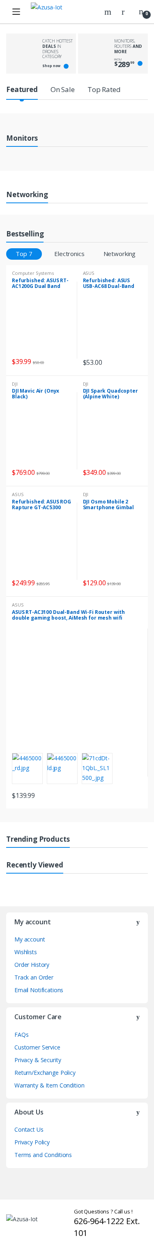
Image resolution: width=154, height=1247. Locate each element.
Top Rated (104, 89)
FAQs (21, 1034)
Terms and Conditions (43, 1155)
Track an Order (33, 977)
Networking (119, 253)
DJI (15, 384)
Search (108, 11)
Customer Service (37, 1047)
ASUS (88, 273)
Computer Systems (33, 273)
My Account (126, 11)
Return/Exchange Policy (45, 1072)
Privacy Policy (32, 1142)
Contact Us (29, 1129)
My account (29, 939)
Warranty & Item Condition (49, 1085)
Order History (31, 964)
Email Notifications (38, 990)
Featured (22, 89)
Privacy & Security (37, 1060)
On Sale (63, 89)
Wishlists (25, 952)
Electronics (69, 253)
